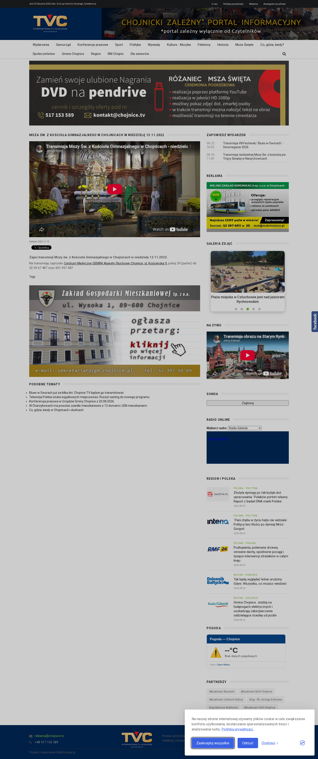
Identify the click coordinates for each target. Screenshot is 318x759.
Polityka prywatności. (238, 729)
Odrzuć (247, 742)
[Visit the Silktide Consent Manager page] (302, 743)
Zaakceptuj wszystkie (212, 742)
